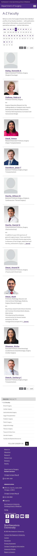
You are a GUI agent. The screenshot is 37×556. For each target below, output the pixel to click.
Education (7, 452)
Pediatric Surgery (8, 419)
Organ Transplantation (9, 415)
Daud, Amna (11, 138)
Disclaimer (7, 541)
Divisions (7, 461)
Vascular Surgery (7, 435)
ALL (5, 29)
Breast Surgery (7, 406)
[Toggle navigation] (34, 6)
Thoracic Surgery (8, 429)
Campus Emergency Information (14, 546)
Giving (6, 510)
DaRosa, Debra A (13, 97)
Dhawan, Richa (12, 346)
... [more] (27, 243)
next (31, 48)
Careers (6, 538)
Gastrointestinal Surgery (10, 412)
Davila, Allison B (12, 196)
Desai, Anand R (12, 267)
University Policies (10, 549)
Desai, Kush (10, 296)
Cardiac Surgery (7, 409)
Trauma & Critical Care (9, 432)
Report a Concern (9, 552)
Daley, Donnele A (13, 71)
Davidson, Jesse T (13, 167)
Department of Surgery (11, 6)
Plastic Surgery (7, 422)
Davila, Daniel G (12, 225)
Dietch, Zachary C (13, 377)
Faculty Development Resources (12, 438)
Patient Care (8, 458)
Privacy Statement (10, 543)
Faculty (6, 463)
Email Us (7, 500)
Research (7, 455)
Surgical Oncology (8, 425)
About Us (7, 449)
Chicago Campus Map (10, 475)
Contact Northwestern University (14, 535)
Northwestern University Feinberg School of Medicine (15, 2)
